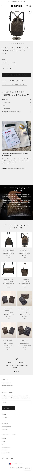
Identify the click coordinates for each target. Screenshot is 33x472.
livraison (4, 438)
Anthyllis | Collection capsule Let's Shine (8, 282)
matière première (6, 426)
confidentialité (5, 453)
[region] (16, 363)
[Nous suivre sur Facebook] (3, 458)
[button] (16, 99)
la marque (4, 429)
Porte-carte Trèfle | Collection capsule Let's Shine (8, 312)
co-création (5, 424)
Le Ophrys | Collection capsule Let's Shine (24, 282)
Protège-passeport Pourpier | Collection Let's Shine (24, 344)
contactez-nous (6, 447)
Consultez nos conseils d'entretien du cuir (14, 168)
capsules (4, 421)
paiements (4, 450)
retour (3, 441)
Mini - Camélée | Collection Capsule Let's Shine (8, 252)
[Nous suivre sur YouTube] (12, 458)
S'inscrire (8, 408)
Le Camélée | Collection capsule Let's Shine (24, 252)
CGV (3, 444)
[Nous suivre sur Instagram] (7, 458)
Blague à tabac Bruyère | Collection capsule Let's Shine (24, 312)
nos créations (5, 418)
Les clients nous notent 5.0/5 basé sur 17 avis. (14, 85)
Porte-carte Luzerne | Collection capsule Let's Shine (8, 344)
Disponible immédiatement (16, 75)
